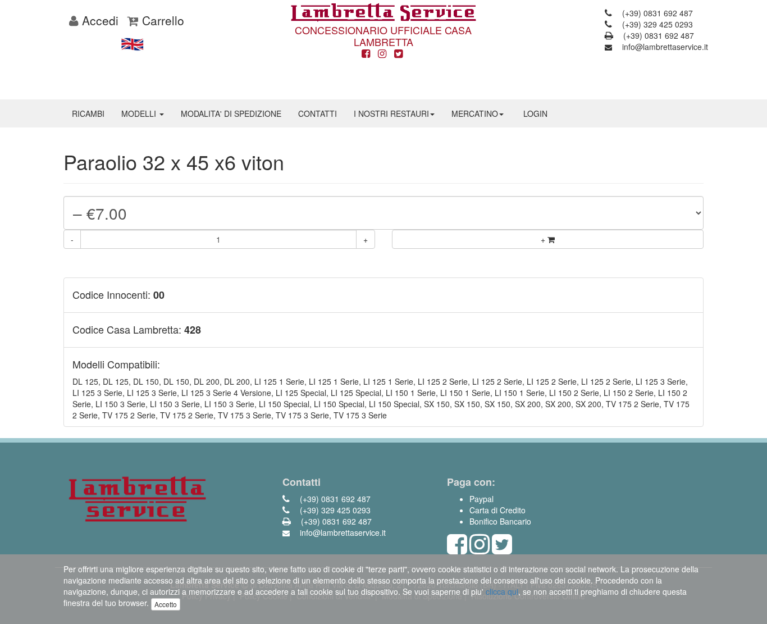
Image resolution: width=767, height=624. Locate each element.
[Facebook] (366, 54)
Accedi (98, 20)
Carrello (161, 20)
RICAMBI (88, 113)
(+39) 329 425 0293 (656, 24)
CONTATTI (317, 113)
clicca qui (502, 591)
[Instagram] (382, 54)
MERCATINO (474, 113)
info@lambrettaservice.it (664, 46)
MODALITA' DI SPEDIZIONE (231, 113)
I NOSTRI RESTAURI (391, 113)
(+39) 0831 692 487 (656, 13)
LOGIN (535, 113)
